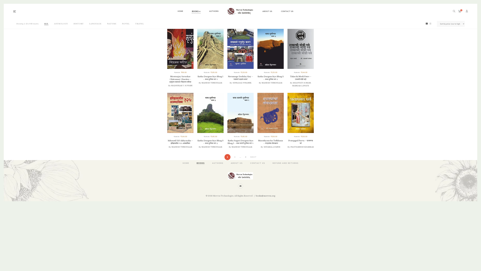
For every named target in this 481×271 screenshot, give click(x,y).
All (46, 24)
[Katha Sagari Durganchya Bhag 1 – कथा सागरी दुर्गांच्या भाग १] (240, 113)
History (79, 24)
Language (95, 24)
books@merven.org (265, 196)
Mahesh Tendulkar (212, 83)
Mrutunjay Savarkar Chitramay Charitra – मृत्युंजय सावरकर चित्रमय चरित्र (180, 79)
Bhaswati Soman (302, 83)
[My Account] (467, 11)
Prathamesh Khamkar (302, 147)
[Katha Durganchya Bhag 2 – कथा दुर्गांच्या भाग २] (270, 49)
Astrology (61, 24)
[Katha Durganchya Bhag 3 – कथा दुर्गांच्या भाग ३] (210, 113)
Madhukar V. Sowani (181, 86)
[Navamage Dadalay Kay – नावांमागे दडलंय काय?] (240, 49)
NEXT (253, 157)
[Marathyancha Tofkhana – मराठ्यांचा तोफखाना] (270, 113)
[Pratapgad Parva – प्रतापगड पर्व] (300, 113)
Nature (111, 24)
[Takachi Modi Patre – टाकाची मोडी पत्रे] (300, 49)
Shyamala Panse (272, 147)
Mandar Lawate (300, 86)
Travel (139, 24)
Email (240, 186)
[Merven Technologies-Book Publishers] (240, 11)
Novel (126, 24)
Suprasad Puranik (242, 83)
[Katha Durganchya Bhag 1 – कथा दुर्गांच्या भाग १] (210, 49)
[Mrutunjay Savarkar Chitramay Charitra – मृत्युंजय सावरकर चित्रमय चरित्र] (180, 49)
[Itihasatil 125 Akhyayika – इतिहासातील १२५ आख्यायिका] (180, 113)
